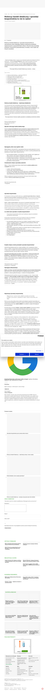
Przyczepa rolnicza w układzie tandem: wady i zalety (21, 663)
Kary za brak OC (32, 661)
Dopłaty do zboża (20, 672)
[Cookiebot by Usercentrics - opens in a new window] (38, 336)
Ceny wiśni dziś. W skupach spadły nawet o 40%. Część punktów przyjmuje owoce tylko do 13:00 (34, 617)
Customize (21, 354)
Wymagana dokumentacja (12, 81)
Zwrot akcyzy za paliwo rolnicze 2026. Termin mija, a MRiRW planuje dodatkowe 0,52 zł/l (31, 564)
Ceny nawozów (9, 664)
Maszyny (19, 656)
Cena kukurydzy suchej (10, 657)
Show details (38, 350)
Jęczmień (7, 668)
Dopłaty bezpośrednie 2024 (22, 670)
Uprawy (7, 666)
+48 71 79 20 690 (9, 684)
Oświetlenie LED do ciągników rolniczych (21, 661)
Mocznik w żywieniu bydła (33, 673)
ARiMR (18, 668)
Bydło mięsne (31, 670)
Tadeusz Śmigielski (12, 21)
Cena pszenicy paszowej (10, 661)
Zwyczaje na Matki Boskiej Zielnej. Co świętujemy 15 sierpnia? (22, 616)
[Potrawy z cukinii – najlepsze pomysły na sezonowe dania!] (7, 580)
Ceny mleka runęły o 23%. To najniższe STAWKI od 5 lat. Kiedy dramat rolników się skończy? (31, 578)
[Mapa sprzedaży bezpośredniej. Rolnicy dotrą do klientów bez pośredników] (9, 542)
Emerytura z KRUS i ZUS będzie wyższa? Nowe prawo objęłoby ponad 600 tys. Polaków (34, 632)
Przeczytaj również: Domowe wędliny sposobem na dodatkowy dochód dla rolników (22, 116)
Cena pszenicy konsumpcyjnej (8, 660)
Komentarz (7, 503)
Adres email (7, 518)
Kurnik (30, 672)
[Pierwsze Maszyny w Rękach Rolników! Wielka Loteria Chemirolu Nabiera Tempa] (27, 558)
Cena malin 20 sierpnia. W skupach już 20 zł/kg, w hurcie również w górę (10, 632)
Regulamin (6, 689)
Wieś (18, 666)
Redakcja (24, 689)
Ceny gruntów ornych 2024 (34, 660)
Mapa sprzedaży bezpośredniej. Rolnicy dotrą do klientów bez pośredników (13, 544)
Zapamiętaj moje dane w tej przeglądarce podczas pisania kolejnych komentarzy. (21, 525)
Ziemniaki (7, 673)
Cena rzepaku (8, 662)
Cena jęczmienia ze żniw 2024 (33, 658)
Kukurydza (8, 669)
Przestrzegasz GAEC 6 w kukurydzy (22, 674)
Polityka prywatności (13, 689)
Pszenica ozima (9, 670)
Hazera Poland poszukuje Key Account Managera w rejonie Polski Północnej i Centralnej (12, 548)
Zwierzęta (30, 666)
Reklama (19, 689)
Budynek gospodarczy (21, 669)
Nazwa (6, 513)
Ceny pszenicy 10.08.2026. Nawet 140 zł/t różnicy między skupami (10, 616)
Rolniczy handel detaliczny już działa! (16, 177)
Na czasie (30, 656)
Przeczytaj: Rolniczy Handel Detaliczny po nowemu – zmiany (22, 68)
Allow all (36, 354)
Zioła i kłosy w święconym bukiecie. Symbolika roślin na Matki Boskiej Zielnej (22, 601)
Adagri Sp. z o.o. (20, 678)
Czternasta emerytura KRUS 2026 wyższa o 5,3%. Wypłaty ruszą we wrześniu (34, 601)
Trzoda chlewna (32, 675)
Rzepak (7, 672)
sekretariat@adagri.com (9, 685)
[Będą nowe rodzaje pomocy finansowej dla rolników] (11, 575)
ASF (29, 669)
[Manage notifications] (42, 689)
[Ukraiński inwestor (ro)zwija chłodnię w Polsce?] (31, 542)
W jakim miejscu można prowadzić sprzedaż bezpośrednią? (19, 80)
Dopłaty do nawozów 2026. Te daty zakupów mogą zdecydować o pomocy (22, 632)
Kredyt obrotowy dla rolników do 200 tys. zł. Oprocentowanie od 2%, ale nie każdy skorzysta (13, 561)
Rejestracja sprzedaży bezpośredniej (14, 82)
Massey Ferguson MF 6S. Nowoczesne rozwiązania (22, 658)
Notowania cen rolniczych (11, 656)
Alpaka (30, 668)
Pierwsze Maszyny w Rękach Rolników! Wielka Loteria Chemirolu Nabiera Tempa (31, 561)
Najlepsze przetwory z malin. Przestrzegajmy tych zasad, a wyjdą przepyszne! (10, 602)
